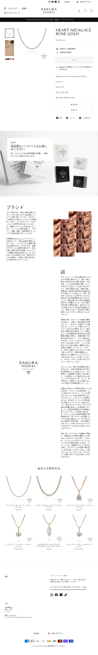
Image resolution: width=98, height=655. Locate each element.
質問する (74, 110)
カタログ (13, 8)
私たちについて (12, 13)
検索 (6, 576)
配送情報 (74, 104)
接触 (24, 8)
